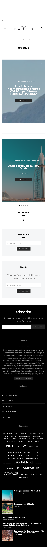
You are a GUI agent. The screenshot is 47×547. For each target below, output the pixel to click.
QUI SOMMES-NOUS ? (10, 395)
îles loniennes (23, 477)
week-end (25, 474)
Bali (7, 436)
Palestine (28, 452)
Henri (30, 441)
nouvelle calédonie (15, 452)
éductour (34, 474)
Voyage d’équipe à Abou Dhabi (27, 491)
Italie (38, 446)
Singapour (7, 463)
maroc (26, 450)
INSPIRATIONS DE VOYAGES (26, 81)
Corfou (6, 439)
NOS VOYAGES (7, 406)
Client (14, 436)
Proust (20, 455)
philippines (11, 455)
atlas (41, 433)
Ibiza (37, 441)
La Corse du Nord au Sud (14, 517)
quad (28, 455)
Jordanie (9, 450)
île (42, 474)
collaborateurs (24, 436)
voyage (11, 473)
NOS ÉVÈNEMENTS (9, 412)
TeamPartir (29, 468)
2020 (16, 433)
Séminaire (11, 468)
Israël (31, 446)
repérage (12, 458)
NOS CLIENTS (7, 417)
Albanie (33, 433)
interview (17, 446)
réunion (20, 458)
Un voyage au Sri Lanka (24, 504)
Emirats (31, 439)
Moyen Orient (36, 450)
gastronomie (12, 441)
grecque (22, 441)
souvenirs (24, 462)
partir (36, 452)
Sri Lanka (40, 463)
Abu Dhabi (24, 433)
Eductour (23, 439)
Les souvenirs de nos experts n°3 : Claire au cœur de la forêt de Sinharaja (22, 524)
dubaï (14, 439)
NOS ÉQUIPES (35, 161)
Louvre (18, 450)
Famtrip (40, 439)
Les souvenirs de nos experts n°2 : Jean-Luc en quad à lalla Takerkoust (29, 533)
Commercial (37, 436)
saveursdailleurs (32, 458)
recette (35, 455)
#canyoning (8, 433)
